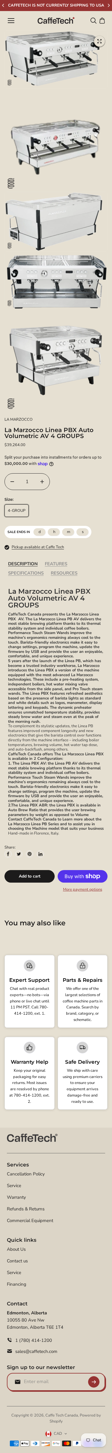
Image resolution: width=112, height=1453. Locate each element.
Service (14, 1186)
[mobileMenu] (11, 20)
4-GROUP (16, 510)
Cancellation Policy (26, 1174)
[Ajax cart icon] (102, 20)
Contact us (17, 1261)
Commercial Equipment (30, 1221)
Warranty (16, 1197)
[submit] (93, 1382)
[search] (93, 20)
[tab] (22, 564)
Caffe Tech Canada (61, 1415)
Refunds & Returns (26, 1209)
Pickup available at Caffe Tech (38, 547)
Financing (16, 1284)
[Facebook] (8, 854)
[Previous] (3, 5)
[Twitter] (18, 854)
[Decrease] (12, 482)
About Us (16, 1249)
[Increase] (42, 482)
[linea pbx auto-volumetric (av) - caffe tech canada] (99, 41)
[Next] (108, 5)
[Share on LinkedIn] (40, 854)
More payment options (82, 889)
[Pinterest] (29, 854)
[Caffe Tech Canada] (56, 20)
